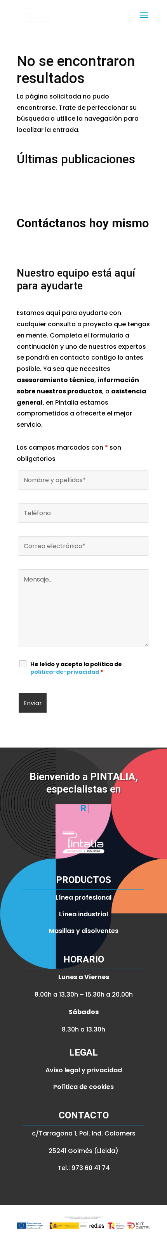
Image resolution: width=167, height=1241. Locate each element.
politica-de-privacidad (64, 672)
